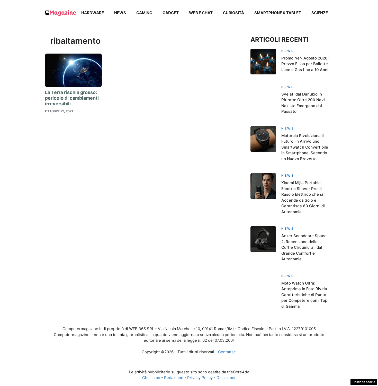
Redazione (173, 377)
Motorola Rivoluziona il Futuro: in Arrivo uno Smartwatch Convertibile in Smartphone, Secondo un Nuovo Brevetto (304, 147)
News (120, 12)
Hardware (92, 12)
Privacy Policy (200, 377)
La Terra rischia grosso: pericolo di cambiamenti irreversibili (72, 98)
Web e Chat (201, 12)
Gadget (171, 12)
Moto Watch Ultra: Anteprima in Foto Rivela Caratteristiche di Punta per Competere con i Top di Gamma (304, 295)
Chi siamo (151, 377)
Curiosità (233, 12)
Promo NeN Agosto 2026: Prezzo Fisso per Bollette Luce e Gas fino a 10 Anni (305, 64)
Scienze (319, 12)
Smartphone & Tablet (277, 12)
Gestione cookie (364, 382)
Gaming (144, 12)
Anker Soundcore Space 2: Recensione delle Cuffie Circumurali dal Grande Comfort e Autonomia (304, 247)
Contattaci (227, 351)
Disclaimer (226, 377)
